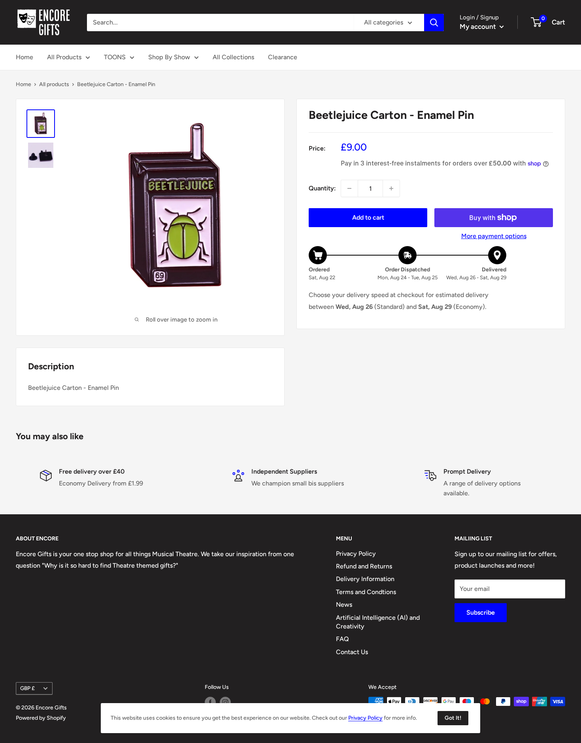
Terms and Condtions (366, 592)
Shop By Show (169, 57)
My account (479, 26)
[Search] (434, 22)
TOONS (115, 57)
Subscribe (480, 612)
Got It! (453, 718)
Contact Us (352, 652)
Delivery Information (365, 579)
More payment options (493, 236)
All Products (64, 57)
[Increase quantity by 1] (391, 188)
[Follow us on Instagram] (225, 702)
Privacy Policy (356, 553)
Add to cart (368, 217)
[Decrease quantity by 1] (349, 188)
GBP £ (27, 688)
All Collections (233, 57)
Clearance (282, 57)
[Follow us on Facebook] (210, 702)
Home (24, 57)
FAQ (342, 639)
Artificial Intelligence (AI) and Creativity (378, 622)
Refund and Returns (364, 566)
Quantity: (322, 188)
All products (54, 84)
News (344, 604)
